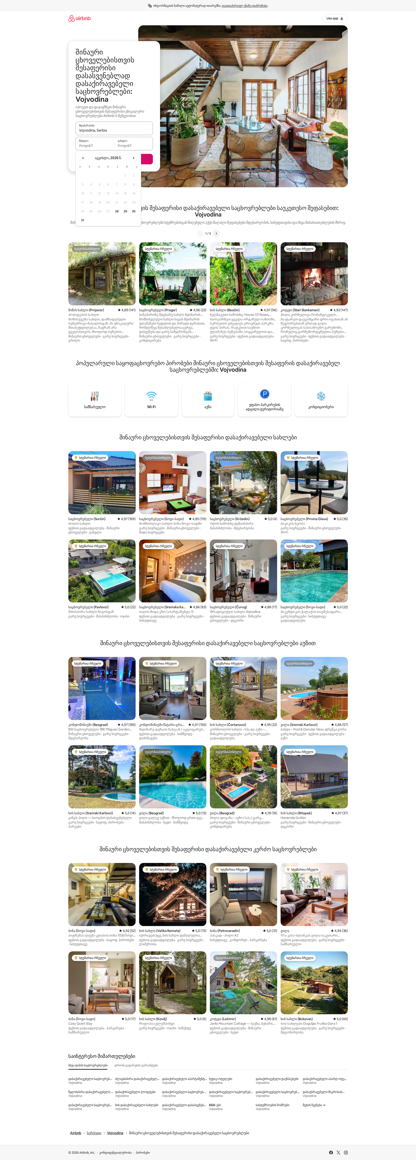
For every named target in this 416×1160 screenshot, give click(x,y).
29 (125, 211)
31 (82, 220)
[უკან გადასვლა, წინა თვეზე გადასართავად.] (83, 158)
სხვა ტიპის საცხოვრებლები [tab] (87, 1065)
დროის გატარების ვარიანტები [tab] (136, 1065)
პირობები (143, 1153)
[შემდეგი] (216, 233)
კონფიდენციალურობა (115, 1153)
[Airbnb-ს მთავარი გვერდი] (79, 18)
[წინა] (200, 233)
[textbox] (95, 145)
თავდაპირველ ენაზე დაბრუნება (245, 6)
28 (117, 211)
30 (134, 211)
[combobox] (114, 130)
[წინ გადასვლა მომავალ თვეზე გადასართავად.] (133, 158)
